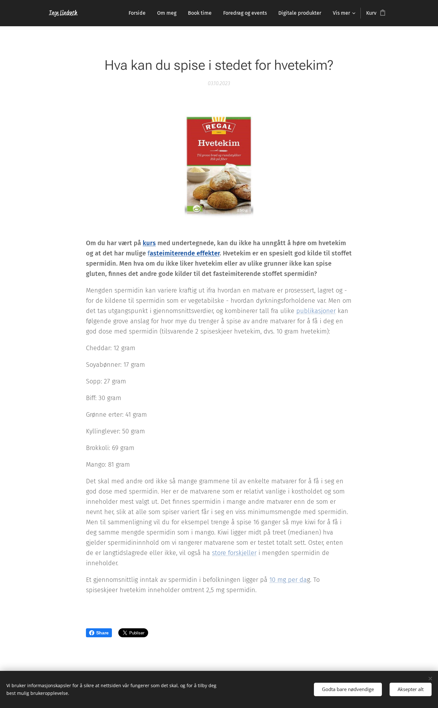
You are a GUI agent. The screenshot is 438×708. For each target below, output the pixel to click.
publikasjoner (316, 311)
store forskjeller (234, 553)
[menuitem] (137, 13)
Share (102, 632)
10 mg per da (288, 579)
